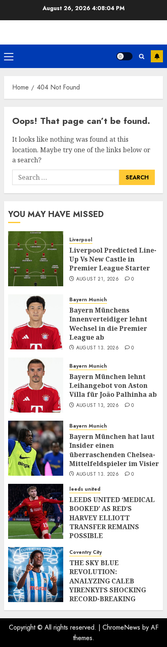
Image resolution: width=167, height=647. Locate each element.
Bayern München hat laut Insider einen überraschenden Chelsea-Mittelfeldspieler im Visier (114, 450)
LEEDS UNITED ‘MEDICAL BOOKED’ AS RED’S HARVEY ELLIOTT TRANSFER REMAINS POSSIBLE (112, 518)
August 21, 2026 (97, 279)
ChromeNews (121, 627)
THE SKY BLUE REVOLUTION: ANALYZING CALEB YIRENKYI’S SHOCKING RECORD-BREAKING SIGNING (107, 585)
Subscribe (157, 56)
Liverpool (80, 239)
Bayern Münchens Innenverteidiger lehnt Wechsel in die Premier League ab (108, 324)
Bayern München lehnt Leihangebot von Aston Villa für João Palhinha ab (113, 385)
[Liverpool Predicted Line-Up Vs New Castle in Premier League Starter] (35, 258)
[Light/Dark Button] (124, 56)
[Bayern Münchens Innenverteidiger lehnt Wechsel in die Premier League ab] (35, 321)
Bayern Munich (88, 299)
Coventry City (85, 552)
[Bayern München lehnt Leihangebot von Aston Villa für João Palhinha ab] (35, 385)
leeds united (85, 489)
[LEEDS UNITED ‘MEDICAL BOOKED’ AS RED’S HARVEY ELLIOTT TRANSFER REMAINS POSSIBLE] (35, 511)
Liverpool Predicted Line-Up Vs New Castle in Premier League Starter (112, 259)
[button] (8, 56)
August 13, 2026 (97, 348)
